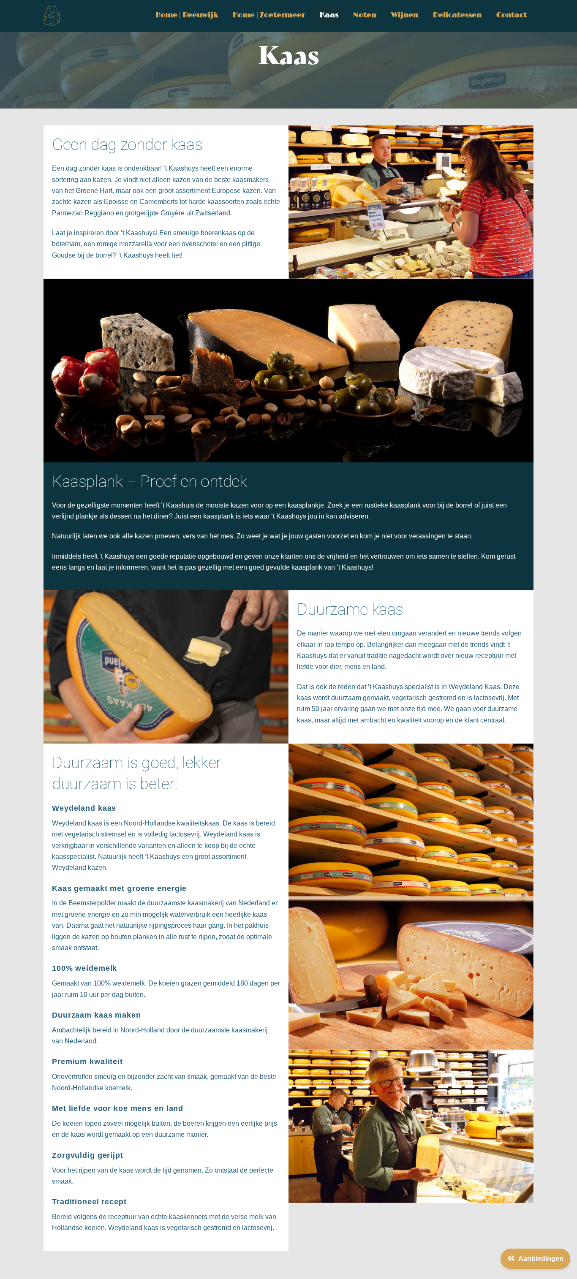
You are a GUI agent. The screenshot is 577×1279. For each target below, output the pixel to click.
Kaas (329, 15)
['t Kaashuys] (52, 22)
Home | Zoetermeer (269, 15)
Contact (511, 15)
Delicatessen (457, 15)
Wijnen (404, 15)
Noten (364, 15)
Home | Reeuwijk (186, 15)
